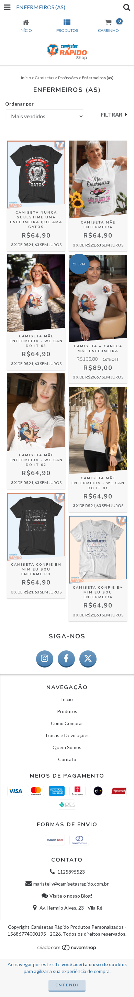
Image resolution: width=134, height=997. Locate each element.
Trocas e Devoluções (67, 735)
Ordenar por (19, 104)
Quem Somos (67, 747)
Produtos (67, 711)
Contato (67, 759)
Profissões (68, 77)
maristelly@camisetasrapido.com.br (71, 884)
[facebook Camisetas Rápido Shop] (66, 659)
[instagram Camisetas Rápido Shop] (44, 659)
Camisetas (44, 77)
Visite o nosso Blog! (70, 896)
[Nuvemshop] (67, 949)
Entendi (67, 984)
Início (26, 77)
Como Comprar (67, 723)
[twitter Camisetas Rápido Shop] (88, 659)
